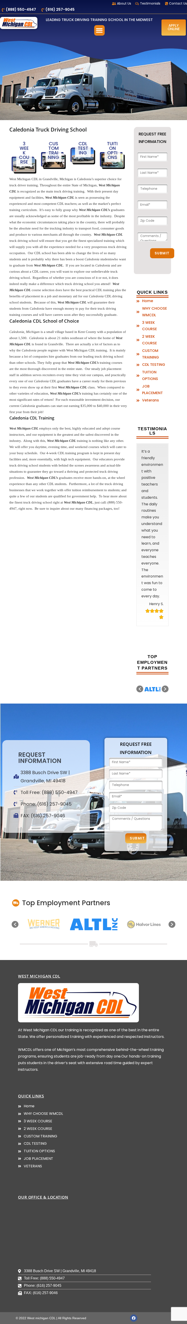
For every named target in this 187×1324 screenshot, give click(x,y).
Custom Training (53, 150)
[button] (99, 30)
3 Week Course (24, 152)
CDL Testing (83, 148)
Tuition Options (112, 150)
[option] (152, 754)
